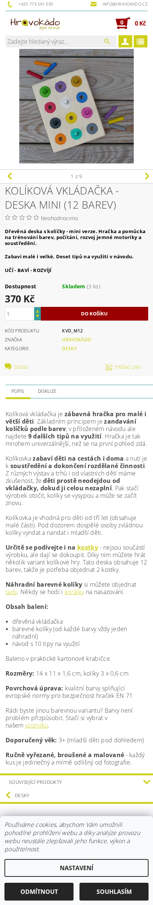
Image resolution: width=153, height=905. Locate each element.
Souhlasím (114, 892)
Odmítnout (39, 892)
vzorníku (36, 725)
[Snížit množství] (37, 317)
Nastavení (76, 868)
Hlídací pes (128, 367)
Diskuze (47, 391)
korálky (74, 592)
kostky (87, 547)
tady (11, 592)
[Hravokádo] (35, 23)
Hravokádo (76, 340)
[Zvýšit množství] (37, 310)
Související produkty (35, 782)
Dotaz (21, 367)
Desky (69, 348)
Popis (18, 391)
